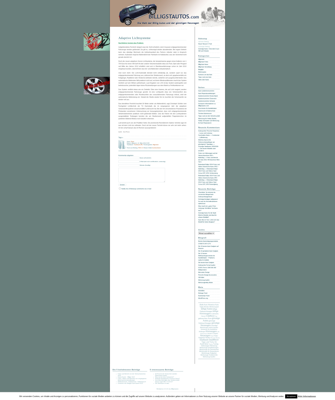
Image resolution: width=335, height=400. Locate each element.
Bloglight (200, 69)
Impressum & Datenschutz (206, 111)
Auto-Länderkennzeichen (206, 91)
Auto (201, 304)
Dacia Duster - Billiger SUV (126, 377)
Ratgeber (202, 338)
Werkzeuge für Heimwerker (209, 349)
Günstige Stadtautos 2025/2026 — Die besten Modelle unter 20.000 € (208, 149)
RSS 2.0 (141, 148)
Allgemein (156, 144)
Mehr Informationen (307, 396)
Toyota (211, 344)
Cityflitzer (210, 316)
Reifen (208, 338)
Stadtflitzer (214, 340)
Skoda (218, 338)
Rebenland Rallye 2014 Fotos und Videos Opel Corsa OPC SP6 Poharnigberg (208, 182)
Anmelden (201, 290)
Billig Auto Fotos (203, 62)
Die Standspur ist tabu (162, 383)
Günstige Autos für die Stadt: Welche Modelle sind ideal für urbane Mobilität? (207, 215)
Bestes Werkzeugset (211, 307)
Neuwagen (205, 335)
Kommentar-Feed (203, 295)
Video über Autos (203, 79)
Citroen (203, 316)
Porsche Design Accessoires (207, 275)
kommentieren (156, 148)
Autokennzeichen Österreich (207, 98)
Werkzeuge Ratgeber (209, 353)
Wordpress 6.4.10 (162, 389)
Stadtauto (204, 340)
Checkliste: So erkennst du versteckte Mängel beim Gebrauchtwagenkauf (206, 194)
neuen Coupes (212, 333)
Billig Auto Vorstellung (204, 67)
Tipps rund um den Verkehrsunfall (209, 116)
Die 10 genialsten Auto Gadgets (208, 251)
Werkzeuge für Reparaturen (209, 351)
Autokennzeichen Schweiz (206, 101)
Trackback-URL (138, 144)
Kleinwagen (211, 331)
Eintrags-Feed (202, 293)
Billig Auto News (203, 64)
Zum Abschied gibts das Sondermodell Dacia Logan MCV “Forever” (167, 380)
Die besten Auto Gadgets (206, 262)
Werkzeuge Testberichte (209, 355)
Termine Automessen (205, 113)
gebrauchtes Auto (204, 318)
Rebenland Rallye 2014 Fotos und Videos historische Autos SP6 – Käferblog (209, 178)
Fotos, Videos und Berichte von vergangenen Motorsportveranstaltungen (132, 379)
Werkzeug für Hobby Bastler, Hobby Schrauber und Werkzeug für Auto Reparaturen (208, 121)
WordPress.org (203, 298)
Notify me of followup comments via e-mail (136, 189)
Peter (132, 141)
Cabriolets (215, 314)
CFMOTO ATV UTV (204, 243)
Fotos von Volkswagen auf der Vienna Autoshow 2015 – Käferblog (207, 155)
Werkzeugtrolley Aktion (205, 282)
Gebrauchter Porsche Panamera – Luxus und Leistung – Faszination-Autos (208, 133)
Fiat (216, 316)
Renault (213, 338)
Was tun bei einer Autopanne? (164, 377)
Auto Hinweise (209, 305)
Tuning (215, 344)
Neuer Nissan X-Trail (205, 44)
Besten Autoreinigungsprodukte (208, 241)
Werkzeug (213, 346)
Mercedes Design (204, 272)
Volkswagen (205, 346)
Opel (212, 336)
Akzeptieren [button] (291, 396)
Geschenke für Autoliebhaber (207, 108)
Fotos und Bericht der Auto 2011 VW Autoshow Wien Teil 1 (209, 160)
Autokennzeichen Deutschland (208, 96)
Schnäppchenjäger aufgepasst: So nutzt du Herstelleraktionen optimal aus (208, 201)
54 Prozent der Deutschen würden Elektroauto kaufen (166, 374)
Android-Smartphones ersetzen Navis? (167, 378)
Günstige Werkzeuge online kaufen (209, 326)
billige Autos (206, 309)
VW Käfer (201, 277)
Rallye (216, 336)
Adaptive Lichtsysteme (134, 38)
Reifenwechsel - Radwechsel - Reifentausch (132, 381)
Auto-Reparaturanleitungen (206, 93)
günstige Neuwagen (210, 324)
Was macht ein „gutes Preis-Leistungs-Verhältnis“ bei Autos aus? (208, 208)
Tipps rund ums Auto (204, 77)
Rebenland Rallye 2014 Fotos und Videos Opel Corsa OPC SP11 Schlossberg (208, 171)
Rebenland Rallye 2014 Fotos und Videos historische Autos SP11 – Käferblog (209, 167)
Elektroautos (202, 72)
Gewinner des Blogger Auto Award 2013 (130, 383)
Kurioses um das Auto (205, 74)
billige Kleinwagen (209, 312)
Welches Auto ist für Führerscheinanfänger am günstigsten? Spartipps (206, 142)
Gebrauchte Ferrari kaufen (206, 265)
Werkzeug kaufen (204, 280)
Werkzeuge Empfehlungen (209, 348)
